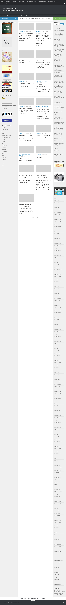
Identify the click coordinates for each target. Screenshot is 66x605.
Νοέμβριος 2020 (58, 362)
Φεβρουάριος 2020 (58, 384)
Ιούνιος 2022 (57, 317)
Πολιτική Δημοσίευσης (5, 3)
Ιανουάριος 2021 (58, 357)
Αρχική (2, 1)
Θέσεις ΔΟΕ (57, 574)
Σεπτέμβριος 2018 (58, 424)
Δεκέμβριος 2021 (58, 331)
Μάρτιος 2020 (57, 381)
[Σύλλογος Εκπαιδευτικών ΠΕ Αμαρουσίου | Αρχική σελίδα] (13, 8)
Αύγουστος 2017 (58, 455)
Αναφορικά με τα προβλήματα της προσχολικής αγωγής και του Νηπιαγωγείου (26, 85)
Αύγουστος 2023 (58, 283)
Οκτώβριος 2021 (58, 336)
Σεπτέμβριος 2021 (58, 338)
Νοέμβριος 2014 (58, 522)
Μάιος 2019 (57, 405)
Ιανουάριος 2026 (58, 214)
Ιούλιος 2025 (57, 228)
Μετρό (3, 155)
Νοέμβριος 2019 (58, 391)
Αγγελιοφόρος (4, 127)
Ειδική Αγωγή (58, 594)
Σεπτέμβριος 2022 (58, 310)
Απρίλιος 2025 (57, 236)
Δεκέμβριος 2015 (58, 496)
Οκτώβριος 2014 (58, 525)
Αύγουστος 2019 (58, 398)
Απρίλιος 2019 (57, 408)
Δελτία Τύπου (21, 1)
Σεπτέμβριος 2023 (58, 281)
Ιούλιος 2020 (57, 372)
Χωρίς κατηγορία (58, 584)
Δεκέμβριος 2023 (58, 274)
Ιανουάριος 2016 (58, 494)
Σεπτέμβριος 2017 (58, 453)
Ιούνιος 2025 (57, 231)
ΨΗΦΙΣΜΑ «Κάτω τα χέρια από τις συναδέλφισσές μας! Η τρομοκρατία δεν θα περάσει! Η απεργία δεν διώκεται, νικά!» (59, 75)
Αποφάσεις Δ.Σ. (14, 1)
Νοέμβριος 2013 (58, 551)
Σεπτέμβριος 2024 (58, 252)
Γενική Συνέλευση (56, 593)
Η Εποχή (3, 139)
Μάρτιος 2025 (57, 238)
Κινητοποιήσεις (45, 81)
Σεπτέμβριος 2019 (58, 396)
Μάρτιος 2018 (57, 439)
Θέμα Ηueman (18, 602)
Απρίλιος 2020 (57, 379)
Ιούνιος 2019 (57, 403)
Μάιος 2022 (57, 319)
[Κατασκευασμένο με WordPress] (8, 602)
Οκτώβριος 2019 (58, 393)
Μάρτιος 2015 (57, 513)
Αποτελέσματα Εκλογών (41, 1)
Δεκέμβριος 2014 (58, 520)
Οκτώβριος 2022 (58, 307)
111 (34, 220)
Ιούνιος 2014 (57, 534)
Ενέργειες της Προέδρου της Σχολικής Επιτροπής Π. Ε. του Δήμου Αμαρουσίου (43, 137)
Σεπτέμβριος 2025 (58, 224)
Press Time (3, 167)
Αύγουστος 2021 (58, 341)
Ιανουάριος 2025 (58, 243)
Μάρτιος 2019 (57, 410)
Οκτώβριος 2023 (58, 279)
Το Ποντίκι (3, 141)
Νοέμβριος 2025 (58, 219)
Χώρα (3, 165)
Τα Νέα (3, 161)
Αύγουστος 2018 (58, 427)
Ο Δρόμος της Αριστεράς (6, 137)
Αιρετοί (26, 1)
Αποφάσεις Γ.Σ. (7, 1)
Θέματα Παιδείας (4, 108)
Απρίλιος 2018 (57, 436)
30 (30, 220)
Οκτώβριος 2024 (58, 250)
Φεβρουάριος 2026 (58, 212)
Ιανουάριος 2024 (58, 271)
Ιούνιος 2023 (57, 288)
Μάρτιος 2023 (57, 295)
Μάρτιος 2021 (57, 353)
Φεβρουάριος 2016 (58, 491)
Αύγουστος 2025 (58, 226)
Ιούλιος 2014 (57, 532)
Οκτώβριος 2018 (58, 422)
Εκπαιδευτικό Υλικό (35, 598)
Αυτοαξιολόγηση (59, 592)
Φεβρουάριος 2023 (58, 298)
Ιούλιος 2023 (57, 286)
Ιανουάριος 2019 (58, 415)
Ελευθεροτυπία (4, 147)
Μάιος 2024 (57, 262)
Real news (3, 169)
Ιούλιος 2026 (57, 200)
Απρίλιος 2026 (57, 207)
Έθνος (3, 133)
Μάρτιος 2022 (57, 324)
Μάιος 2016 (57, 484)
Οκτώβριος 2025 (58, 221)
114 (41, 220)
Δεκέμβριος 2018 (58, 417)
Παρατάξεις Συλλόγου (11, 15)
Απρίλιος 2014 (57, 539)
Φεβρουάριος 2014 (58, 544)
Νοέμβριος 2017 (58, 448)
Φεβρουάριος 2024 (58, 269)
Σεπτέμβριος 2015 (58, 503)
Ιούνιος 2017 (57, 458)
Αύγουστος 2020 (58, 369)
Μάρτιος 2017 (57, 465)
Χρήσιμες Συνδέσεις (51, 1)
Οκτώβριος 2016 (58, 477)
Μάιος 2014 (57, 537)
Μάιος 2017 (57, 460)
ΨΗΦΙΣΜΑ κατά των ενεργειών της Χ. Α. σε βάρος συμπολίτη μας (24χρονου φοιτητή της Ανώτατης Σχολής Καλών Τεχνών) (43, 64)
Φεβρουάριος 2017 (58, 467)
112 (36, 220)
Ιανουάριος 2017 (58, 470)
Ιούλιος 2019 (57, 400)
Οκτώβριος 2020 (58, 365)
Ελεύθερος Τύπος (5, 145)
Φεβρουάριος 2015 (58, 515)
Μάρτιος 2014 (57, 541)
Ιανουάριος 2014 (58, 546)
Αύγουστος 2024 (58, 255)
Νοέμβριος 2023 (58, 276)
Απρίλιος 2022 (57, 322)
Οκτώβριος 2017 (58, 451)
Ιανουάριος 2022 (58, 329)
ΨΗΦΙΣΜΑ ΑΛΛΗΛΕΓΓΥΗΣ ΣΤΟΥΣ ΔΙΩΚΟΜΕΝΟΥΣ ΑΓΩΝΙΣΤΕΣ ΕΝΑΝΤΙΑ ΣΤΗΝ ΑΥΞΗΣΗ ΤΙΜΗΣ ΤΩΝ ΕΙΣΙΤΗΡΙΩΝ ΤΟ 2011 (26, 179)
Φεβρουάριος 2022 (58, 326)
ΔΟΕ (18, 15)
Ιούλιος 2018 (57, 429)
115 (43, 220)
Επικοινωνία (32, 15)
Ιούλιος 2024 (57, 257)
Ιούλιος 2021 (57, 343)
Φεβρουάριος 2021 (58, 355)
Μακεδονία (3, 153)
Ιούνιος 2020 (57, 374)
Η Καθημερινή (4, 149)
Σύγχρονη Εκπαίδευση (5, 101)
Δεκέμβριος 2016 (58, 472)
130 (50, 220)
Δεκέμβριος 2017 (58, 446)
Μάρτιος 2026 (57, 209)
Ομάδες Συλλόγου (32, 1)
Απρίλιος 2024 (57, 264)
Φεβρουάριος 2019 (58, 412)
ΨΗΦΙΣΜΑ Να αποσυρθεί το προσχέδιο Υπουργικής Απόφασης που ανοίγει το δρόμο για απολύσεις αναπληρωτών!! (26, 37)
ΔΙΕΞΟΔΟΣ (57, 569)
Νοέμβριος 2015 (58, 498)
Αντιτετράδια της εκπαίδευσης (7, 103)
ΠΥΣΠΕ (61, 594)
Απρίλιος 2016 (57, 486)
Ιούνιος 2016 (57, 482)
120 (47, 220)
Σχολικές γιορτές (58, 581)
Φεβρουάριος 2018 (58, 441)
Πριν (2, 143)
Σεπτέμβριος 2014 (58, 527)
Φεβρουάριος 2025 (58, 240)
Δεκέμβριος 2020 (58, 360)
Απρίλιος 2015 (57, 510)
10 (26, 220)
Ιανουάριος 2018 (58, 443)
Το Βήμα (3, 163)
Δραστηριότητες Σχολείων (24, 598)
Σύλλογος (3, 15)
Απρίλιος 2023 (57, 293)
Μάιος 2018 (57, 434)
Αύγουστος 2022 (58, 312)
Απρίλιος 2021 (57, 350)
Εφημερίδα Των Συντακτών (6, 135)
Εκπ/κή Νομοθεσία (24, 15)
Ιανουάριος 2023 (58, 300)
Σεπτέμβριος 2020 (58, 367)
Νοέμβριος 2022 (58, 305)
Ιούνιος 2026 (57, 202)
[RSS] (15, 18)
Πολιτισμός (21, 155)
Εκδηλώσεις (27, 154)
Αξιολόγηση (58, 590)
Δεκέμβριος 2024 (58, 245)
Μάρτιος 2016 (57, 489)
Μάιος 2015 (57, 508)
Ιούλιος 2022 (57, 314)
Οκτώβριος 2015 (58, 501)
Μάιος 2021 (57, 348)
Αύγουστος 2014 (58, 529)
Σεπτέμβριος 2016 (58, 479)
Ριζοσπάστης (4, 159)
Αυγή (2, 131)
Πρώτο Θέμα (4, 157)
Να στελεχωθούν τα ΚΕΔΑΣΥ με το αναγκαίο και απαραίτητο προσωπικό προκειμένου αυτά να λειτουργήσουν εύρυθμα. (59, 68)
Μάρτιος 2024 (57, 267)
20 (28, 220)
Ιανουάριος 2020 (58, 386)
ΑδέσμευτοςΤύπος (5, 129)
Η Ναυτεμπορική (4, 151)
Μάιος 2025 (57, 233)
